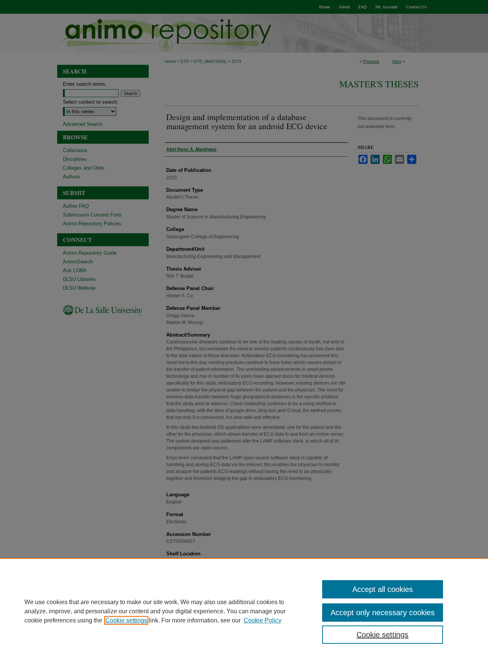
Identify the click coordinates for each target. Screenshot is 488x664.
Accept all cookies (382, 589)
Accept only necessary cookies (383, 612)
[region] (244, 611)
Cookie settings (126, 620)
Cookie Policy (262, 620)
